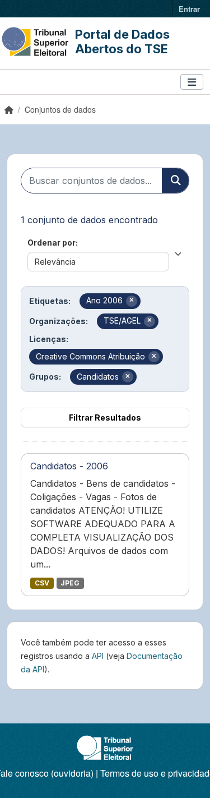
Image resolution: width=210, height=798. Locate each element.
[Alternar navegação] (191, 82)
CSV (42, 583)
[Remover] (131, 301)
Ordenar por (51, 242)
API (98, 656)
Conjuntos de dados (60, 109)
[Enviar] (175, 180)
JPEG (70, 583)
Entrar (189, 8)
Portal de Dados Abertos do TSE (122, 41)
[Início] (8, 109)
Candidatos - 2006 (69, 466)
